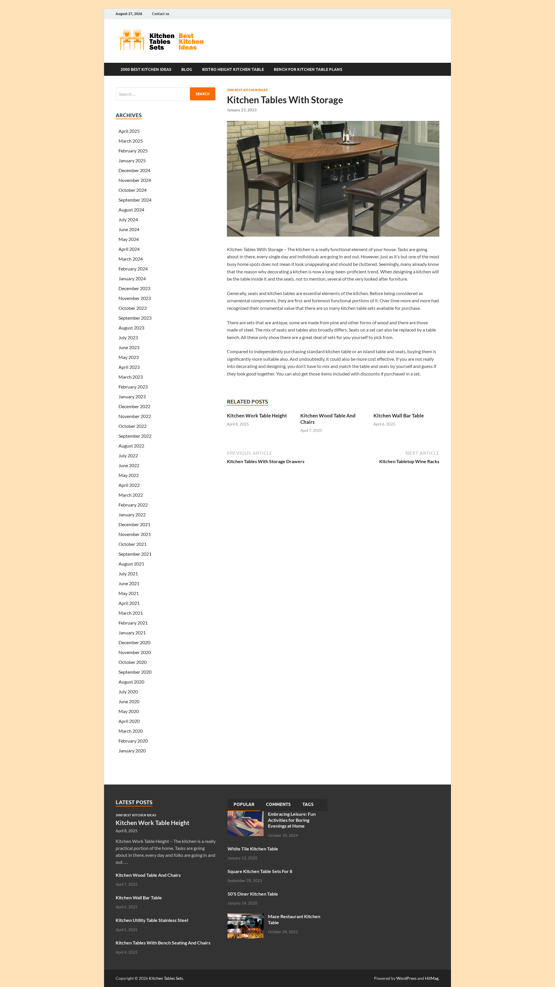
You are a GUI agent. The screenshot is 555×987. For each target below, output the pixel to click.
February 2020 (133, 740)
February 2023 (133, 386)
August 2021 (131, 563)
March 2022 (131, 495)
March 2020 (131, 731)
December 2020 (134, 642)
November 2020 (135, 652)
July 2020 (128, 691)
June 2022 (129, 465)
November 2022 (135, 416)
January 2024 (132, 278)
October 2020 (133, 662)
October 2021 (133, 544)
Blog (186, 69)
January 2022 (132, 514)
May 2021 (129, 593)
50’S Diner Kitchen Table (252, 893)
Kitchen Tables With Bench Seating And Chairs (163, 942)
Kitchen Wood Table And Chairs (148, 875)
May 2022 (129, 475)
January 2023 (132, 396)
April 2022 (129, 485)
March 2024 (131, 259)
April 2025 (129, 131)
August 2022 (131, 445)
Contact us (160, 14)
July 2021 (128, 573)
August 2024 (131, 209)
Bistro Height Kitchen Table (233, 69)
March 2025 (131, 140)
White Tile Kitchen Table (252, 848)
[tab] (244, 805)
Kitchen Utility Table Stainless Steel (152, 920)
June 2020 (129, 701)
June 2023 (129, 347)
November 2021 (135, 534)
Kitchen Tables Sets (166, 978)
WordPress (406, 978)
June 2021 (129, 583)
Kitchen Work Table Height (257, 416)
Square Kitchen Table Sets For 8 (259, 871)
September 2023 (135, 318)
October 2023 (133, 308)
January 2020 (132, 750)
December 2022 (134, 406)
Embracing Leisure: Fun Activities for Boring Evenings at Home (292, 820)
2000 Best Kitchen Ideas (146, 69)
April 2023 (129, 367)
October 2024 (133, 190)
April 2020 (129, 721)
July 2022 (128, 455)
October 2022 (133, 426)
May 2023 (129, 357)
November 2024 (135, 180)
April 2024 (129, 249)
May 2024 (129, 239)
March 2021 (131, 613)
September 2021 (135, 554)
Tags (308, 804)
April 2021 (129, 603)
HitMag (432, 978)
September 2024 (135, 199)
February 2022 (133, 504)
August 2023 (131, 327)
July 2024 (128, 219)
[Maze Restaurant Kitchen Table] (245, 917)
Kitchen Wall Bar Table (398, 416)
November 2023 (135, 298)
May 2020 (129, 711)
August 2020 (131, 681)
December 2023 (134, 288)
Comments (278, 804)
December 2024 (134, 170)
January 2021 (132, 632)
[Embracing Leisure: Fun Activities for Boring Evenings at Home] (245, 814)
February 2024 (133, 268)
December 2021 (134, 524)
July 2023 (128, 337)
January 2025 (132, 160)
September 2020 (135, 672)
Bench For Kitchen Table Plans (308, 69)
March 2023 (131, 377)
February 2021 (133, 622)
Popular (244, 804)
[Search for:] (165, 93)
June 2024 (129, 229)
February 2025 (133, 150)
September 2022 (135, 436)
